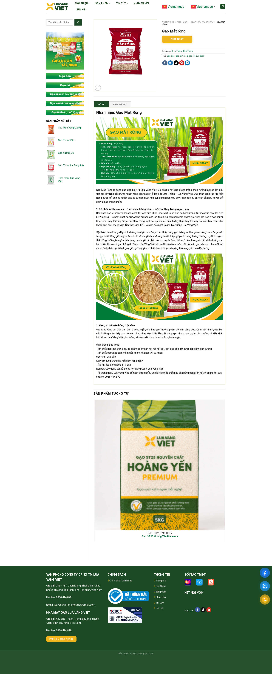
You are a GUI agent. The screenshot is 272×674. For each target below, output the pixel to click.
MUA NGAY (177, 39)
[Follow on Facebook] (197, 609)
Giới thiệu (81, 3)
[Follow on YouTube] (209, 609)
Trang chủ (161, 580)
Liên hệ (80, 9)
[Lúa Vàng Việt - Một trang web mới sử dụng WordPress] (57, 6)
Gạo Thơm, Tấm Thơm (201, 22)
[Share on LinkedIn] (187, 63)
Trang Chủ (168, 22)
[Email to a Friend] (176, 63)
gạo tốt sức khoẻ (196, 56)
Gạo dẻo (171, 56)
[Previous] (95, 550)
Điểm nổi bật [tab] (120, 104)
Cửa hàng (182, 22)
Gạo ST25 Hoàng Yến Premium (160, 536)
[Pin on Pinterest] (181, 63)
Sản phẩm (102, 3)
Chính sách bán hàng (120, 580)
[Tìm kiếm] (223, 6)
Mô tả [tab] (101, 104)
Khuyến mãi (141, 3)
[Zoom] (98, 88)
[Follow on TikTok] (203, 609)
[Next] (105, 86)
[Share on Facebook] (164, 63)
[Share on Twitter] (170, 63)
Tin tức (121, 3)
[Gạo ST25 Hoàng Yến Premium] (160, 465)
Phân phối (161, 597)
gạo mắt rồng (182, 56)
